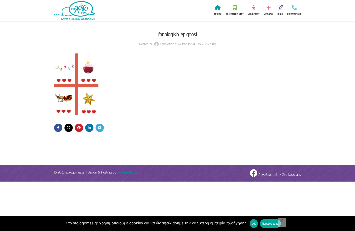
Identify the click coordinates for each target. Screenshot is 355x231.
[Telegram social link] (100, 128)
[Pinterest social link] (79, 128)
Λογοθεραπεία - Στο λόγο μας (279, 174)
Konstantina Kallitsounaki (177, 44)
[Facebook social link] (58, 128)
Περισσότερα (270, 223)
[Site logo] (74, 10)
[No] (282, 222)
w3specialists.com (129, 172)
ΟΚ (254, 223)
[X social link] (68, 128)
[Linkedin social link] (89, 128)
